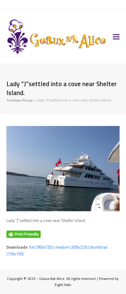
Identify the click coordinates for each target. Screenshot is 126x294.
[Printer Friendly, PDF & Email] (23, 234)
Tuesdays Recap (19, 100)
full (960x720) (41, 247)
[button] (116, 36)
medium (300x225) (71, 247)
